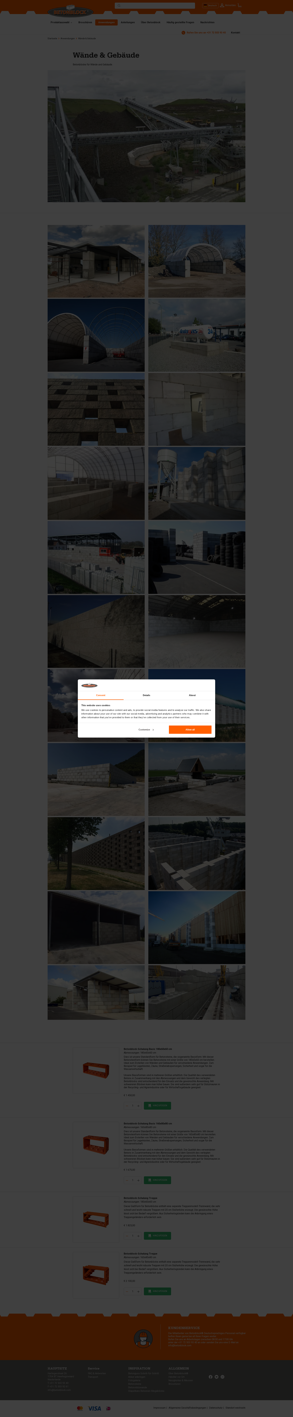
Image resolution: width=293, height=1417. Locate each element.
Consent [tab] (100, 695)
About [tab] (192, 695)
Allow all (190, 729)
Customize (144, 729)
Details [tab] (146, 695)
